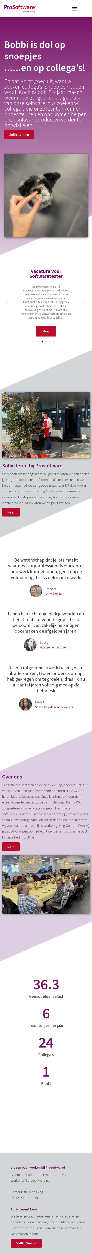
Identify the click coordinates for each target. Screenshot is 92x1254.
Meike (40, 702)
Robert (51, 589)
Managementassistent (54, 647)
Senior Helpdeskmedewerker (54, 707)
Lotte (44, 642)
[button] (75, 9)
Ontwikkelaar (54, 594)
